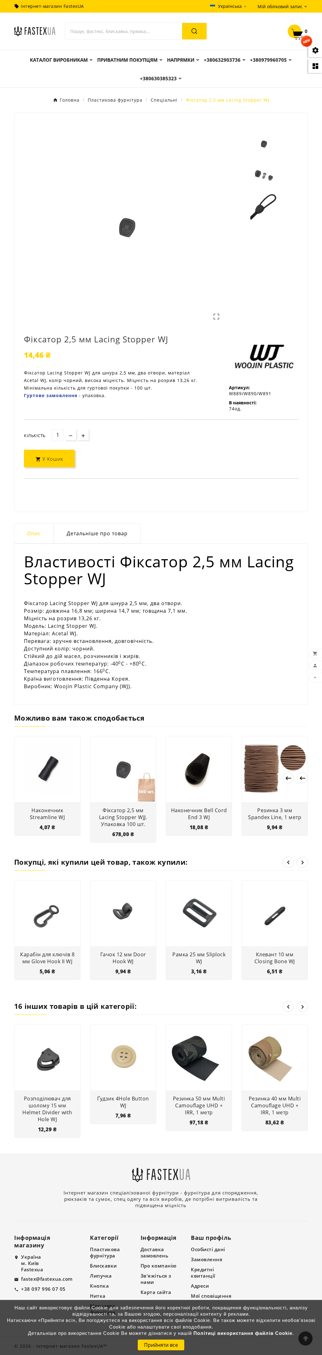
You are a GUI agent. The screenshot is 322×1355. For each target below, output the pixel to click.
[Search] (194, 31)
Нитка (98, 1296)
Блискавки (103, 1265)
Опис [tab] (34, 533)
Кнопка (99, 1286)
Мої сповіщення (211, 1296)
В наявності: (243, 403)
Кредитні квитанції (203, 1272)
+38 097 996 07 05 (43, 1289)
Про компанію (159, 1265)
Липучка (101, 1276)
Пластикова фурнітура (105, 1252)
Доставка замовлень (155, 1252)
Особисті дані (208, 1249)
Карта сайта (156, 1292)
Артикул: (239, 388)
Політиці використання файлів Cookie (242, 1333)
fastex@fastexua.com (47, 1279)
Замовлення (206, 1259)
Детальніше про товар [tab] (97, 533)
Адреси (200, 1286)
